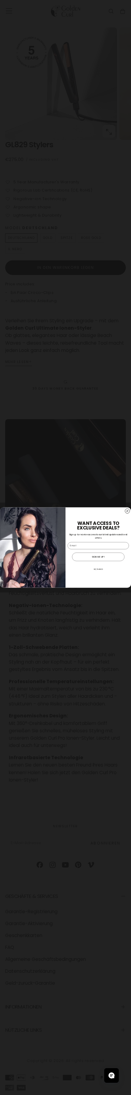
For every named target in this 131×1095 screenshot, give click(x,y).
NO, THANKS (98, 569)
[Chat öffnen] (111, 1075)
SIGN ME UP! (98, 556)
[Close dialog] (127, 511)
